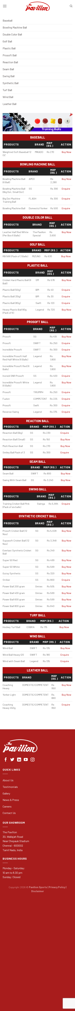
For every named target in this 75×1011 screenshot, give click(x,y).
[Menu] (5, 6)
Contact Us (9, 812)
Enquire (66, 188)
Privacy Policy (57, 887)
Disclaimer (37, 891)
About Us (8, 780)
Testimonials (10, 786)
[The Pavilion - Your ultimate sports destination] (37, 6)
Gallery (6, 793)
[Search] (71, 6)
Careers (7, 806)
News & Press (11, 799)
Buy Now (66, 151)
